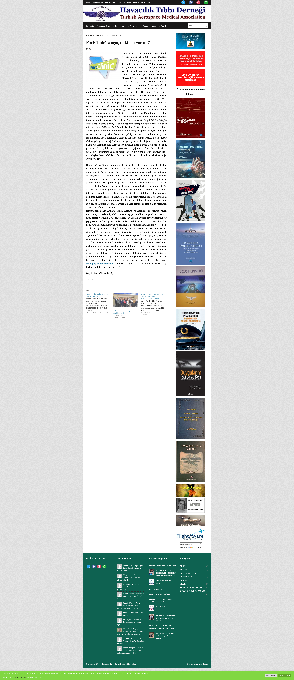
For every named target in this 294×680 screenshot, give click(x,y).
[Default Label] (183, 2)
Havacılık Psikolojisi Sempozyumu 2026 (162, 565)
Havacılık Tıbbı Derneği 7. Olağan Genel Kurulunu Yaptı (160, 600)
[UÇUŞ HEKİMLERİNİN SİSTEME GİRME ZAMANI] (99, 303)
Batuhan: (127, 584)
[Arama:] (198, 25)
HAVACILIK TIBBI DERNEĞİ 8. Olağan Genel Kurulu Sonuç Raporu (161, 626)
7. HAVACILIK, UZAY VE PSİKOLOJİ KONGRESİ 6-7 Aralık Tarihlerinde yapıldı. (166, 573)
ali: (124, 612)
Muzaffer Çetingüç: (131, 628)
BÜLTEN (184, 569)
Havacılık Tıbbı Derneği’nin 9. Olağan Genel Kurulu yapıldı (166, 618)
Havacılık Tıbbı (103, 26)
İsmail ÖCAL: (128, 603)
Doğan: (126, 574)
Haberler (134, 26)
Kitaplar (183, 583)
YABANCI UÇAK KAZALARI (192, 591)
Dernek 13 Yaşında (162, 607)
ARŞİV (183, 566)
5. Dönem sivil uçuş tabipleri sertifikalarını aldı (122, 312)
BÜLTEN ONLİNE (125, 2)
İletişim (164, 26)
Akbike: (126, 638)
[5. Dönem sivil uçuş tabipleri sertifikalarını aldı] (126, 300)
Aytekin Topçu (202, 664)
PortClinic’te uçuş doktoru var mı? (118, 42)
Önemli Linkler (149, 26)
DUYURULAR (186, 576)
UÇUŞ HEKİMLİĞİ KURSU (142, 2)
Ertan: (126, 593)
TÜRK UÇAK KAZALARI (191, 587)
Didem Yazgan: (129, 647)
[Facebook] (191, 2)
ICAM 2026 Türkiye (155, 589)
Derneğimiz (120, 26)
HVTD (88, 49)
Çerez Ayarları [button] (270, 675)
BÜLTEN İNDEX (110, 2)
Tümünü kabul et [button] (284, 675)
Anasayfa (90, 26)
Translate (197, 547)
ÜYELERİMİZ (98, 2)
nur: (125, 619)
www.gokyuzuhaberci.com (99, 263)
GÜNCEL (184, 580)
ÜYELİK (88, 2)
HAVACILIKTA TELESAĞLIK (159, 594)
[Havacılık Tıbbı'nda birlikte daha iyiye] (145, 13)
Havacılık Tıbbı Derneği (111, 664)
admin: (126, 565)
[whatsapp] (206, 2)
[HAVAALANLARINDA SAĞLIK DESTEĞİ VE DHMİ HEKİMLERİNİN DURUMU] (154, 304)
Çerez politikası (20, 677)
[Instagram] (198, 2)
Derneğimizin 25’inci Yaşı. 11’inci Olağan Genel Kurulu (165, 636)
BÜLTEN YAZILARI (95, 35)
